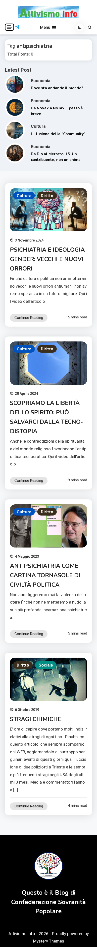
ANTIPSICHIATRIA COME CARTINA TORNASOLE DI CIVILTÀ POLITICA (45, 575)
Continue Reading (28, 317)
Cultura (38, 126)
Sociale (46, 665)
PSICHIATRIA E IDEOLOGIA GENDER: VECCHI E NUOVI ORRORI (47, 259)
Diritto (47, 195)
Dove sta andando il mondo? (57, 88)
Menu (45, 27)
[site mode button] (80, 27)
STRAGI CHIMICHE (35, 719)
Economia (40, 80)
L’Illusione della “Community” (58, 133)
